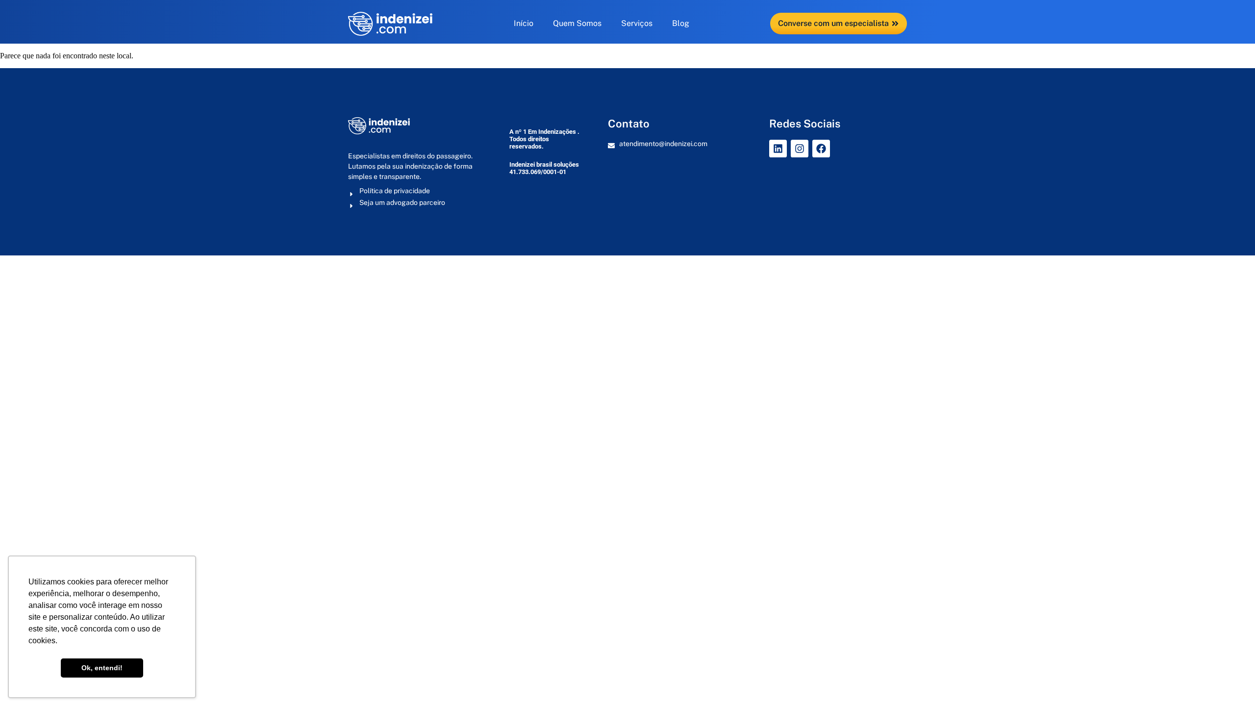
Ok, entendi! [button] (102, 668)
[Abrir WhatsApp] (1230, 681)
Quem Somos (577, 23)
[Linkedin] (778, 148)
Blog (680, 23)
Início (523, 23)
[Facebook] (821, 148)
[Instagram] (799, 148)
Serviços (637, 23)
